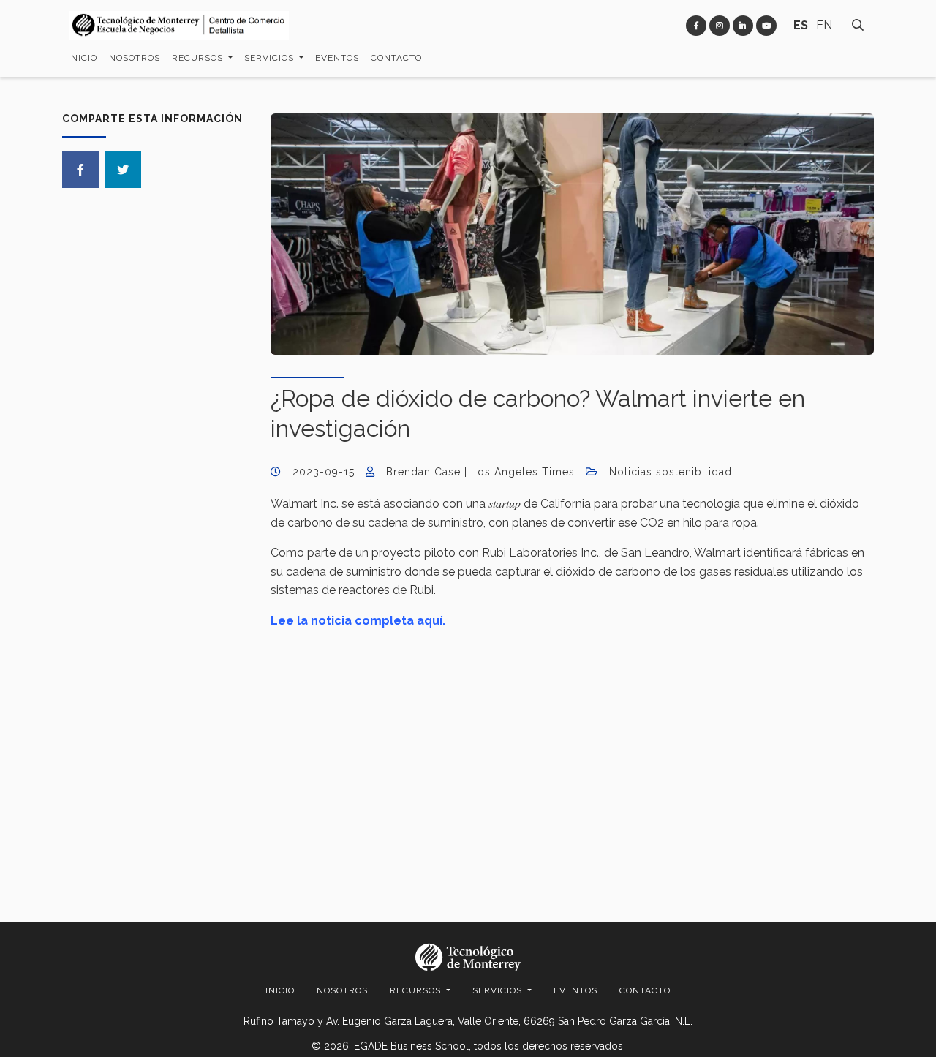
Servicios (270, 58)
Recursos (199, 58)
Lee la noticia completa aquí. (358, 621)
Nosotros (134, 58)
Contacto (396, 58)
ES (800, 25)
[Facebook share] (80, 169)
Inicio (82, 58)
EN (824, 25)
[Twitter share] (123, 169)
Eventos (337, 58)
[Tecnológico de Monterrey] (179, 26)
